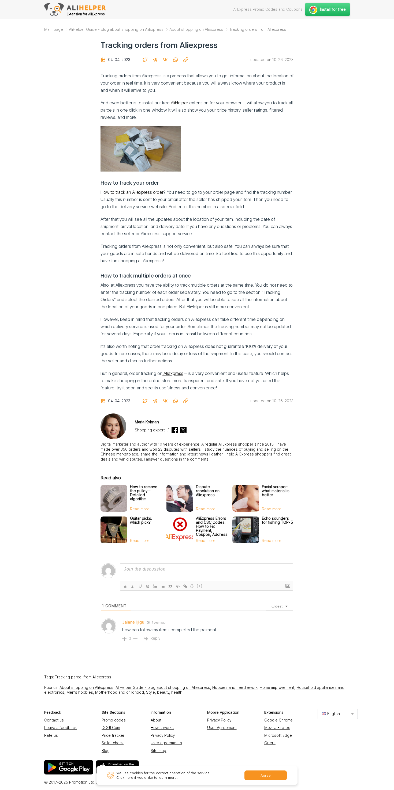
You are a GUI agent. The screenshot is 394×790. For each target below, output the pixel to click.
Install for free (333, 9)
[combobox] (338, 714)
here (129, 778)
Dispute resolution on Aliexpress (208, 491)
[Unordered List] (162, 586)
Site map (158, 751)
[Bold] (125, 586)
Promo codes (114, 720)
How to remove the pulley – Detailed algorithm (143, 493)
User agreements (166, 743)
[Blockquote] (170, 586)
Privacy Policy (163, 735)
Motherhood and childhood (119, 692)
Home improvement (277, 687)
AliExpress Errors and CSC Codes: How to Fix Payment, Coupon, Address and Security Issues (212, 530)
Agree (266, 775)
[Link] (185, 586)
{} (192, 586)
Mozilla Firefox (277, 728)
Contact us (54, 720)
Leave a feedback (60, 728)
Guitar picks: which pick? (141, 520)
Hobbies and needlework (235, 687)
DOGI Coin (111, 728)
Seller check (113, 743)
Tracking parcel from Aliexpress (83, 677)
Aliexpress (172, 373)
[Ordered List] (155, 586)
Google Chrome (278, 720)
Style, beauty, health (164, 692)
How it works (162, 728)
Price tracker (113, 735)
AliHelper (179, 102)
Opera (270, 743)
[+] (200, 586)
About (156, 720)
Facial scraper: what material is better (275, 491)
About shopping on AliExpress (86, 687)
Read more (140, 509)
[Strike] (147, 586)
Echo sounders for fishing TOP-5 (277, 520)
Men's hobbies (79, 692)
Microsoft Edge (278, 735)
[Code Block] (177, 586)
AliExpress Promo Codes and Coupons (268, 9)
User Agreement (222, 728)
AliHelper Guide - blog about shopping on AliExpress (163, 687)
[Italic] (132, 586)
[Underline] (140, 586)
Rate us (51, 735)
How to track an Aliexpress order (132, 192)
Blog (106, 751)
